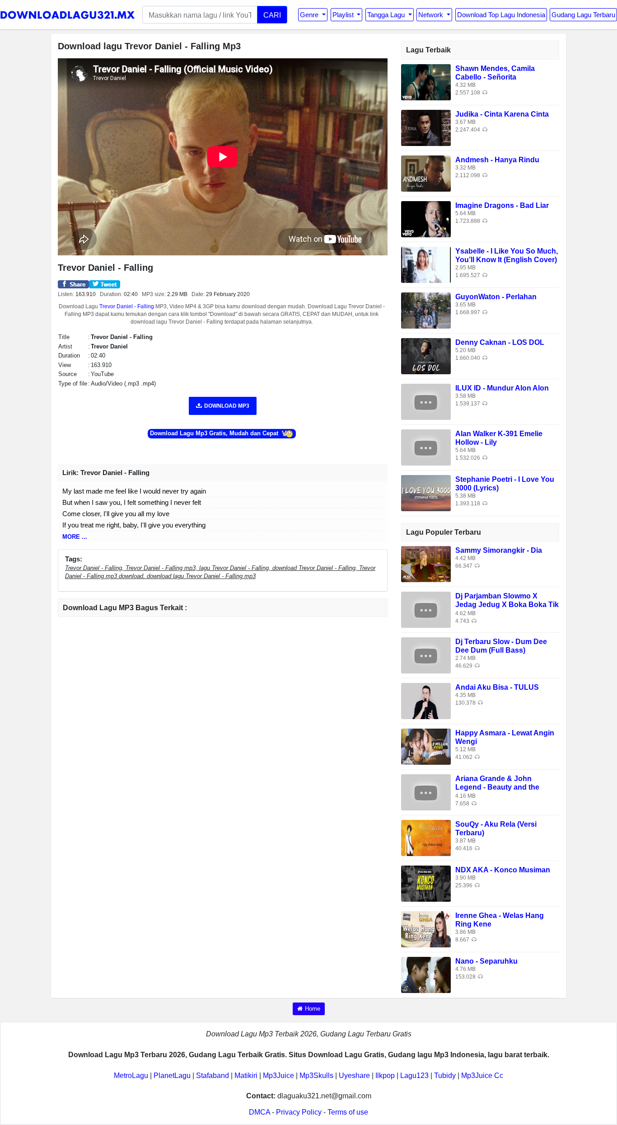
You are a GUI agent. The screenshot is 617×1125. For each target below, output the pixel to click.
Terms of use (347, 1112)
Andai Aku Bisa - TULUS (497, 687)
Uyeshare (354, 1075)
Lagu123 (414, 1075)
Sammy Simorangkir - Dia (498, 550)
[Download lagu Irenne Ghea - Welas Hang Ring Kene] (426, 928)
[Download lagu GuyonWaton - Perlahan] (426, 309)
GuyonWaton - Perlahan (496, 297)
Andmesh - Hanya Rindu (497, 160)
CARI (272, 15)
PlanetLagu (172, 1075)
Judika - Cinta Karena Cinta (502, 114)
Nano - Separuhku (486, 961)
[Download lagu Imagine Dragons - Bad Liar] (426, 218)
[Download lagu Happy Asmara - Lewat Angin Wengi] (426, 746)
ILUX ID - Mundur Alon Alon (502, 388)
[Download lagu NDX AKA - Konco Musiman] (426, 883)
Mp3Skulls (316, 1075)
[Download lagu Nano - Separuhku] (426, 974)
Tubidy (445, 1075)
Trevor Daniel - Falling (126, 306)
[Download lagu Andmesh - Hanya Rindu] (426, 172)
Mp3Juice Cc (482, 1075)
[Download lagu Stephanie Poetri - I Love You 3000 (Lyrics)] (426, 492)
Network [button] (431, 15)
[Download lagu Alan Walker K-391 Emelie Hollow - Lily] (426, 446)
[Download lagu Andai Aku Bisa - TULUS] (426, 700)
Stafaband (212, 1075)
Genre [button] (310, 15)
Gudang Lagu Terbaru (583, 15)
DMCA (259, 1112)
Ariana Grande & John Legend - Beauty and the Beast (497, 787)
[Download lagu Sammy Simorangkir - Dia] (426, 563)
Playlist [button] (343, 15)
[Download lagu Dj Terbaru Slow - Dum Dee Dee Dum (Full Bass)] (426, 654)
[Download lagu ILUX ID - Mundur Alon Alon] (426, 401)
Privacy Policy (299, 1112)
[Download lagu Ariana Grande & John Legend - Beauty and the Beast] (426, 791)
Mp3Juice (278, 1075)
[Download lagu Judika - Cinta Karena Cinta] (426, 127)
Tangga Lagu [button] (387, 15)
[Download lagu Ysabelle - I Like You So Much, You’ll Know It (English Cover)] (426, 264)
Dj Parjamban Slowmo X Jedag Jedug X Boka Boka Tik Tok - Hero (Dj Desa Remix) (507, 604)
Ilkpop (385, 1075)
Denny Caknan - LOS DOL (499, 342)
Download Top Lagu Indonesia (501, 15)
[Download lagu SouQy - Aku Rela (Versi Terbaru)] (426, 837)
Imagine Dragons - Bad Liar (502, 205)
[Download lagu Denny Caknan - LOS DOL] (426, 355)
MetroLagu (131, 1075)
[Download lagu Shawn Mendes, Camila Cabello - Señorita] (426, 81)
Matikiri (245, 1075)
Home (312, 1008)
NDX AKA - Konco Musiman (502, 870)
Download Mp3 (226, 406)
